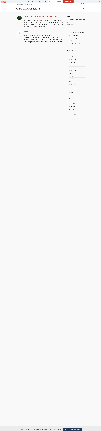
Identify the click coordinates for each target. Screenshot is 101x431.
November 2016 (72, 59)
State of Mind (28, 31)
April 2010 (71, 98)
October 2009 (72, 106)
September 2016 (72, 65)
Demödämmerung (73, 38)
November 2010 (72, 84)
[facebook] (79, 3)
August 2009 (71, 109)
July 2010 (71, 90)
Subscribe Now (68, 1)
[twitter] (83, 3)
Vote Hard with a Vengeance (75, 41)
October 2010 (72, 87)
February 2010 (72, 101)
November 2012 (72, 70)
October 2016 (72, 62)
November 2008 (72, 114)
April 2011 (71, 81)
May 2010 (71, 95)
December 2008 (72, 112)
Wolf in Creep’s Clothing (74, 35)
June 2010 (71, 92)
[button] (50, 1)
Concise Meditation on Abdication (76, 43)
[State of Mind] (19, 33)
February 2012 (72, 76)
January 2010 (72, 103)
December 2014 (72, 67)
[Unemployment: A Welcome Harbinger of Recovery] (19, 18)
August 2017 (71, 56)
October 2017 (72, 54)
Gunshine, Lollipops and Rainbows (76, 32)
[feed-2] (81, 3)
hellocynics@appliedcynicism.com (25, 4)
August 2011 (71, 79)
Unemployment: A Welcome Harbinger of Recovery (40, 16)
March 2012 (71, 73)
